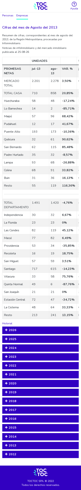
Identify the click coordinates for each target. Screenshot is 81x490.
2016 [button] (12, 419)
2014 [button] (12, 437)
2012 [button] (12, 454)
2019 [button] (12, 392)
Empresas (22, 15)
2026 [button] (12, 330)
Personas (7, 15)
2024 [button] (12, 348)
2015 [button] (12, 428)
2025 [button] (12, 339)
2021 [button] (12, 374)
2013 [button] (12, 445)
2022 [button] (12, 366)
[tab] (40, 330)
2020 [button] (12, 383)
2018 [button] (12, 401)
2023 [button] (12, 357)
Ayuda (74, 8)
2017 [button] (12, 410)
